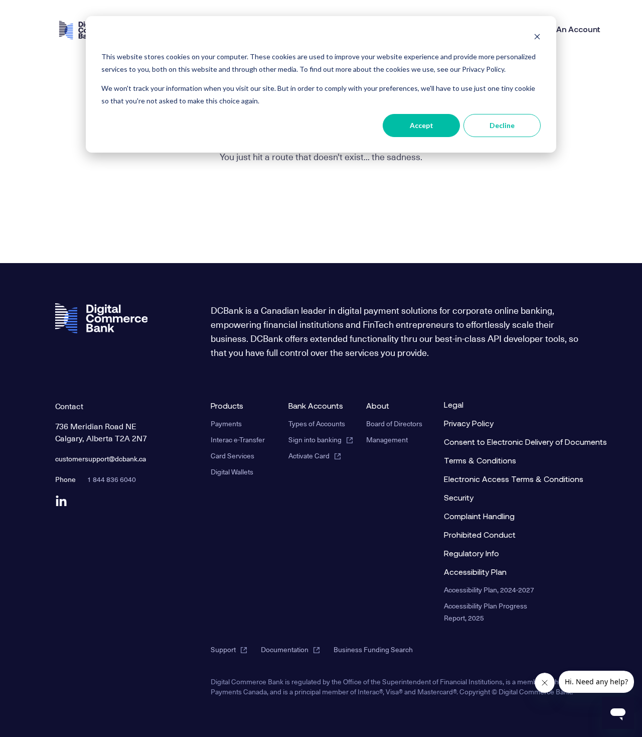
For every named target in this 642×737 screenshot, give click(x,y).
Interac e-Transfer (238, 439)
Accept (421, 125)
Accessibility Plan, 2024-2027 (489, 589)
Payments (226, 423)
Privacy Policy (469, 424)
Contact (69, 406)
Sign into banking (315, 439)
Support (223, 649)
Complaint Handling (479, 517)
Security (458, 499)
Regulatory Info (471, 554)
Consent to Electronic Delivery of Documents (496, 443)
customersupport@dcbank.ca (100, 458)
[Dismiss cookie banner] (537, 38)
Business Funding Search (373, 649)
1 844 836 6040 (111, 479)
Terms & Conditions (480, 461)
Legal (453, 406)
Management (387, 439)
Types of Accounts (316, 423)
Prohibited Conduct (480, 536)
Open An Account (567, 30)
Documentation (284, 649)
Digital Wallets (232, 471)
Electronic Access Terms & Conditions (496, 480)
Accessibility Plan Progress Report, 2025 (485, 611)
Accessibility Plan (475, 573)
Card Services (232, 455)
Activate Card (309, 455)
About (377, 407)
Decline (502, 125)
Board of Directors (394, 423)
